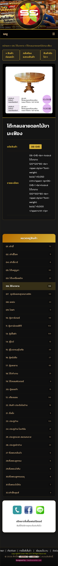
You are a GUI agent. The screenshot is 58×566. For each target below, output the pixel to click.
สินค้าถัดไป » (47, 55)
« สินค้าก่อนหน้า (10, 55)
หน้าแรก (6, 45)
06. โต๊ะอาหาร (18, 45)
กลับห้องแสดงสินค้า (29, 55)
